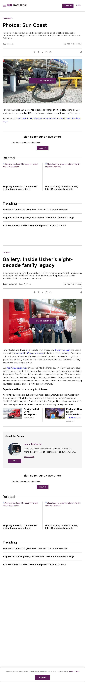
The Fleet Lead (75, 418)
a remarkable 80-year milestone (29, 353)
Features (6, 252)
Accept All (42, 677)
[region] (42, 674)
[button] (4, 5)
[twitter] (42, 52)
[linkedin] (38, 52)
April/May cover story (17, 368)
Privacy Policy (74, 671)
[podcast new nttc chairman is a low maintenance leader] (55, 413)
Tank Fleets (8, 18)
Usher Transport (62, 350)
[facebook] (34, 52)
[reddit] (46, 52)
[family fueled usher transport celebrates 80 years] (12, 413)
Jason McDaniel (10, 284)
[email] (50, 52)
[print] (81, 52)
